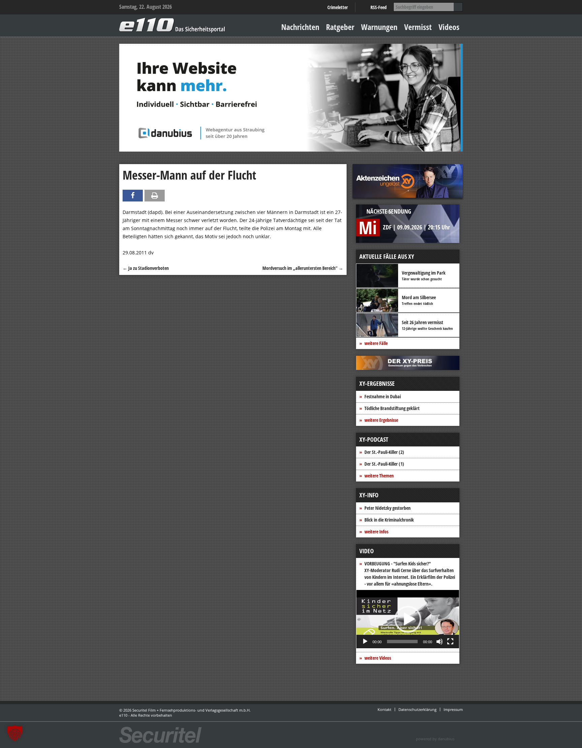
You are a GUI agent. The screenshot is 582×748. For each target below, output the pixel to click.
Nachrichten (300, 26)
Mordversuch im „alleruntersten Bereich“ (302, 268)
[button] (407, 619)
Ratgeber (340, 26)
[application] (407, 619)
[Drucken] (154, 195)
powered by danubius (435, 738)
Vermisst (418, 26)
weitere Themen (379, 475)
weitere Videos (377, 658)
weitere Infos (376, 531)
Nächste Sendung (388, 211)
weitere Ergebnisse (381, 420)
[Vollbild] (450, 641)
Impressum (453, 709)
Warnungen (379, 26)
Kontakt (384, 709)
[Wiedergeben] (365, 641)
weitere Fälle (376, 343)
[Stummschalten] (439, 641)
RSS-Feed (378, 7)
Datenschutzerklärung (417, 709)
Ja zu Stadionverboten (146, 268)
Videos (449, 26)
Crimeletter (337, 7)
